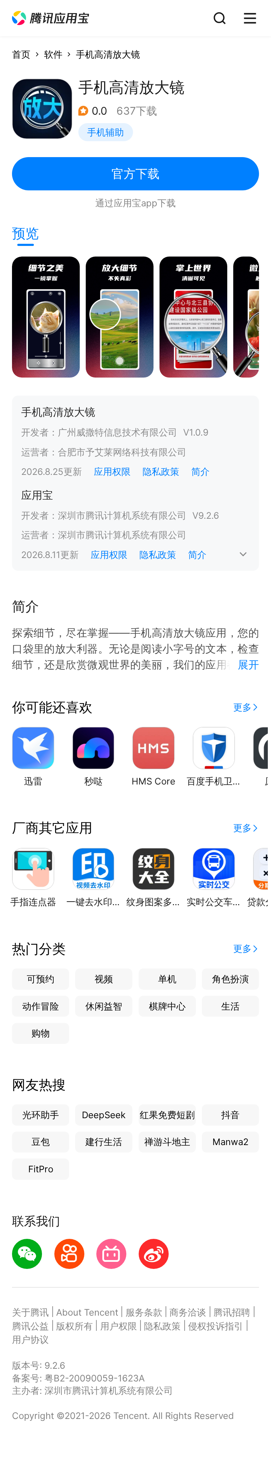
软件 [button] (53, 54)
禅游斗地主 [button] (167, 1141)
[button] (50, 18)
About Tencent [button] (87, 1312)
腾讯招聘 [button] (231, 1312)
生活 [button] (230, 1006)
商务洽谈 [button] (187, 1312)
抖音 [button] (230, 1114)
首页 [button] (21, 54)
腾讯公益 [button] (30, 1326)
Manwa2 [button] (230, 1141)
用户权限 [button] (118, 1326)
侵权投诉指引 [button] (215, 1326)
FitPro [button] (40, 1168)
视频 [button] (104, 978)
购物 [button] (40, 1033)
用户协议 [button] (30, 1339)
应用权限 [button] (112, 471)
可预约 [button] (40, 978)
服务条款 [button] (144, 1312)
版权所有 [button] (74, 1326)
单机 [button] (167, 978)
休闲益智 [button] (103, 1006)
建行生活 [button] (103, 1141)
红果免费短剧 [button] (167, 1114)
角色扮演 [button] (230, 978)
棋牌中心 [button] (167, 1006)
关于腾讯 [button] (30, 1312)
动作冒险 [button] (40, 1006)
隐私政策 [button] (161, 471)
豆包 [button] (40, 1141)
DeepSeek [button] (104, 1114)
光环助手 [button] (40, 1114)
